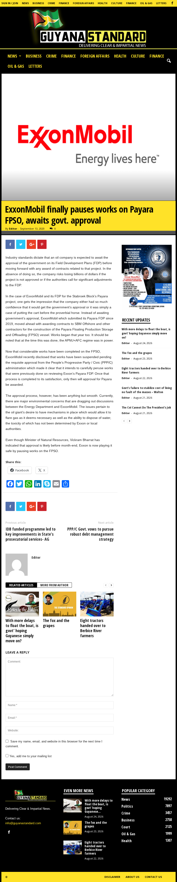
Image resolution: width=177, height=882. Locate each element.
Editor (13, 228)
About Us (132, 877)
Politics (127, 806)
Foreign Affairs (83, 3)
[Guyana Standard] (88, 29)
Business (38, 3)
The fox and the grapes (56, 623)
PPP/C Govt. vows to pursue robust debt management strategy (90, 534)
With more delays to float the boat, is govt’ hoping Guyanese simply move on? (22, 630)
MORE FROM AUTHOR (54, 585)
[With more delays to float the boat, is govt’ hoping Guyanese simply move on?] (22, 604)
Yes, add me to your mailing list (30, 756)
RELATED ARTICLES (21, 585)
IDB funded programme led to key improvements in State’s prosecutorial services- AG (31, 534)
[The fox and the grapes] (59, 604)
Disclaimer (112, 877)
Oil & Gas (146, 3)
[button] (169, 61)
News (25, 3)
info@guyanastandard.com (23, 823)
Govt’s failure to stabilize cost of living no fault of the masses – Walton (147, 390)
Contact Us (153, 877)
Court (125, 826)
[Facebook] (172, 3)
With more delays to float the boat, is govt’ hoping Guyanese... (98, 806)
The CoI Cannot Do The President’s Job (146, 407)
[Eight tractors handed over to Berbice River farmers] (97, 604)
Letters (161, 3)
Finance (64, 3)
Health (102, 3)
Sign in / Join (9, 3)
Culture (116, 3)
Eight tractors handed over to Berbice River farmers (93, 628)
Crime (51, 3)
